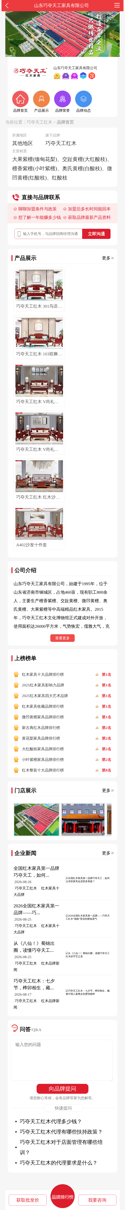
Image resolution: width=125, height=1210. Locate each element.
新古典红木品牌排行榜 (41, 728)
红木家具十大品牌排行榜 (43, 674)
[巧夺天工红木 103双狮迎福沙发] (39, 333)
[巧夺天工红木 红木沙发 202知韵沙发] (39, 476)
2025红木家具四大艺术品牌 (45, 696)
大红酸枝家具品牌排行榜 (43, 749)
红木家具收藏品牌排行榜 (43, 706)
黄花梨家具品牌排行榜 (41, 738)
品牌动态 (83, 110)
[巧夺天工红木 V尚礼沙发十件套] (39, 428)
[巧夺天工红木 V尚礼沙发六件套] (39, 381)
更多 (106, 258)
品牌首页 (20, 110)
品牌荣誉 (62, 110)
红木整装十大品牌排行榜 (43, 770)
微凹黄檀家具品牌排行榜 (43, 717)
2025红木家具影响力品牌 (43, 685)
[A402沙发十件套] (39, 524)
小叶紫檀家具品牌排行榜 (43, 760)
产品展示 (41, 110)
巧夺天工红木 (39, 122)
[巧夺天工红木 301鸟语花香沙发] (39, 285)
